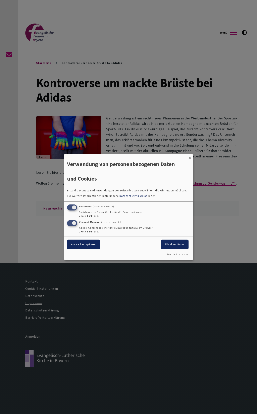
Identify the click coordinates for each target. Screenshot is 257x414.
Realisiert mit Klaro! (177, 254)
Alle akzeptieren (175, 244)
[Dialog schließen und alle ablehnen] (190, 156)
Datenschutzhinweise (133, 196)
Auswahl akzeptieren (83, 244)
